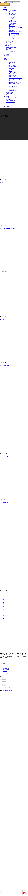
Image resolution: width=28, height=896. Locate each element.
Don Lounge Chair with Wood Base (7, 228)
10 (3, 611)
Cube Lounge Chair (4, 502)
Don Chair (2, 274)
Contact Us (6, 673)
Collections (6, 668)
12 (3, 613)
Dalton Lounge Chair (4, 411)
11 (3, 612)
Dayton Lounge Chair (5, 319)
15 (3, 618)
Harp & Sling (9, 690)
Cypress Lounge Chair (5, 456)
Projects (5, 671)
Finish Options (6, 669)
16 (3, 619)
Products (5, 666)
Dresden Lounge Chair (5, 182)
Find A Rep (6, 672)
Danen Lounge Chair (4, 365)
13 (3, 615)
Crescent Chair (3, 548)
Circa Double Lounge (4, 593)
